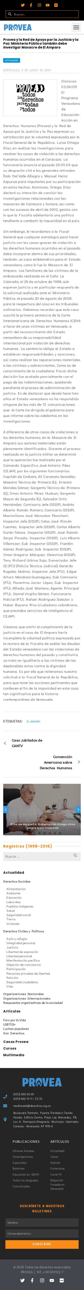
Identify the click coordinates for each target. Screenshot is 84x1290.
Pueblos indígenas (19, 906)
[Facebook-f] (31, 5)
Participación (16, 969)
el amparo (33, 721)
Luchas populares (16, 1028)
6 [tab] (50, 833)
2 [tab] (29, 833)
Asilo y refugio (16, 938)
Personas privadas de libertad (28, 973)
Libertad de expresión (22, 952)
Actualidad (11, 60)
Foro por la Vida (14, 1020)
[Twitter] (23, 5)
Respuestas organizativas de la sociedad (33, 1002)
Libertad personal (19, 956)
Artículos (12, 1011)
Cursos (9, 1048)
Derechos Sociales (17, 881)
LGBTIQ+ (9, 1024)
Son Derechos (13, 1033)
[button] (76, 27)
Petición (12, 977)
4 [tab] (39, 833)
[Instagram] (39, 5)
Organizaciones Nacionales (23, 994)
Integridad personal (20, 943)
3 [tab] (34, 833)
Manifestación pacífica (23, 960)
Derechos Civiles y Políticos (23, 931)
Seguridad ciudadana (22, 982)
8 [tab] (60, 833)
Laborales (13, 902)
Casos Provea (15, 1041)
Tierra (10, 919)
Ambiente (13, 893)
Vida (9, 986)
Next (78, 809)
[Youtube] (48, 5)
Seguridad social (18, 915)
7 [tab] (55, 833)
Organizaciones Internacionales (26, 998)
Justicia (12, 947)
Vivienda (12, 923)
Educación (14, 897)
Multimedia (13, 1055)
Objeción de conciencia (23, 964)
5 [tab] (44, 833)
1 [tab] (24, 833)
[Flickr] (56, 5)
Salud (10, 910)
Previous (5, 809)
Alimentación (16, 889)
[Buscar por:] (42, 856)
